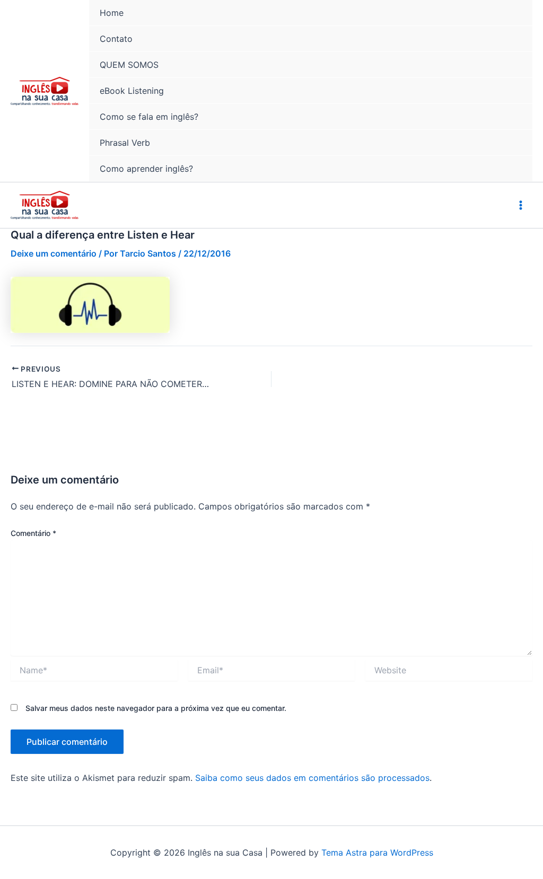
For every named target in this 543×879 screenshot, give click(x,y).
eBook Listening (132, 90)
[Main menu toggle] (520, 205)
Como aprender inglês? (146, 168)
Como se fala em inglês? (149, 116)
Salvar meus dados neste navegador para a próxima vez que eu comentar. (155, 708)
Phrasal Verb (125, 142)
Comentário (33, 533)
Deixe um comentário (54, 253)
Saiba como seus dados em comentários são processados (312, 777)
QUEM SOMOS (129, 64)
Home (112, 12)
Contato (116, 38)
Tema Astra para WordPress (377, 852)
